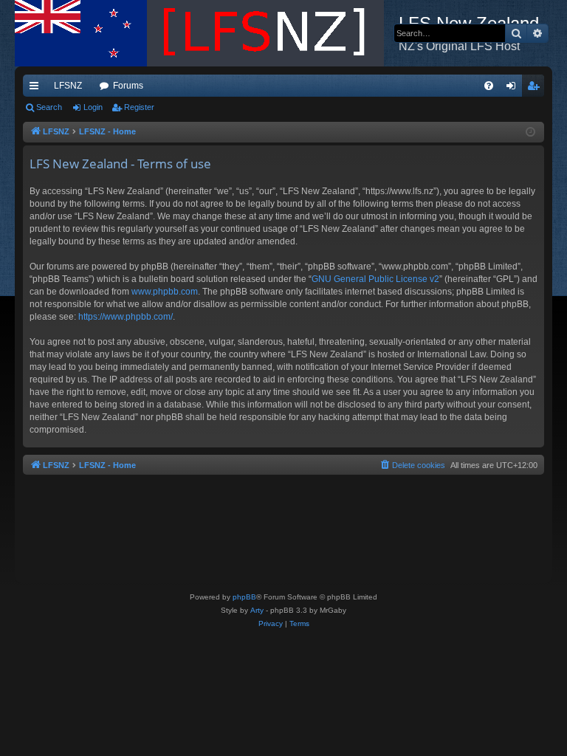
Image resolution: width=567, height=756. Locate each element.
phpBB (244, 597)
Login (93, 107)
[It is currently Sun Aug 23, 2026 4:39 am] (530, 132)
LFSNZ (68, 85)
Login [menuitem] (514, 88)
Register (139, 107)
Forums (128, 85)
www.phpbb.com (164, 291)
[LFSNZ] (207, 33)
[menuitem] (489, 86)
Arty (257, 610)
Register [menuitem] (536, 88)
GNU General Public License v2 (375, 279)
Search (49, 107)
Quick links (37, 88)
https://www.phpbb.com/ (125, 317)
